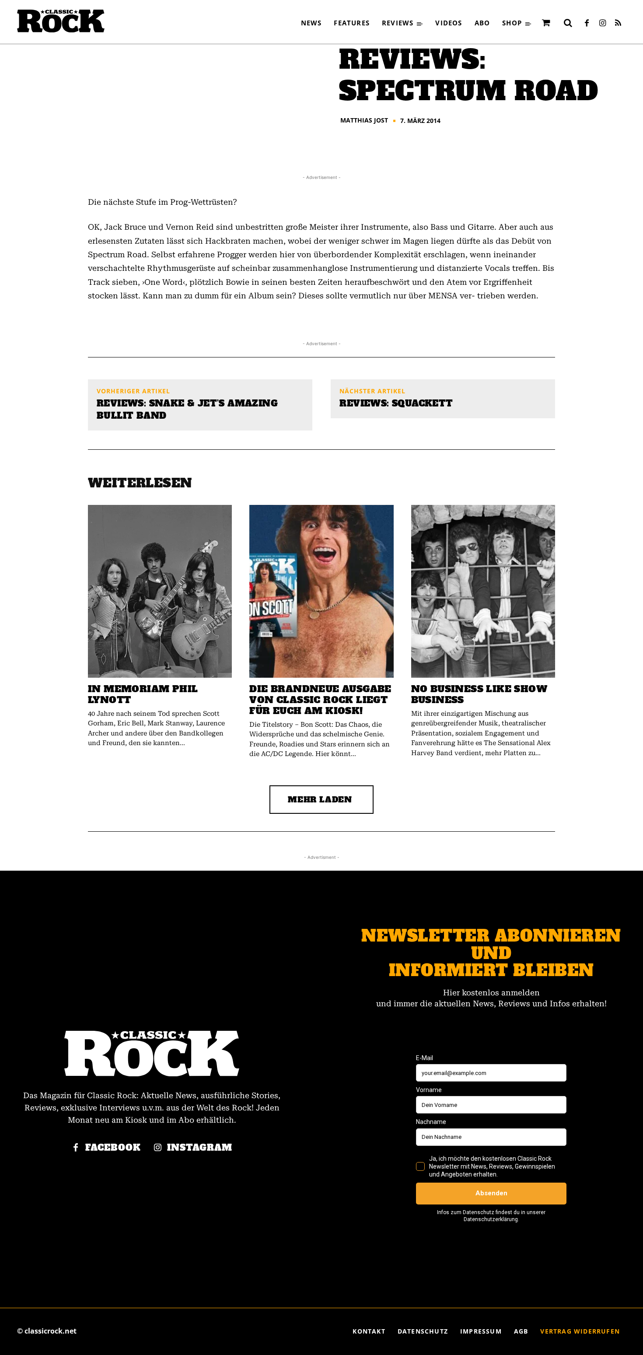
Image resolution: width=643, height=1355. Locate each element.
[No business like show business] (483, 591)
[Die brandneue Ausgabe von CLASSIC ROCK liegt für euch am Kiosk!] (321, 591)
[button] (568, 23)
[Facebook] (586, 24)
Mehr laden (320, 799)
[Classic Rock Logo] (61, 21)
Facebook (113, 1147)
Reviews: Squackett (396, 403)
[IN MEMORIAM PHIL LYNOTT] (160, 591)
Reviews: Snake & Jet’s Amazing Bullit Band (187, 409)
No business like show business (479, 694)
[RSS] (618, 24)
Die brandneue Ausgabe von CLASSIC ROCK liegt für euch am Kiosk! (320, 700)
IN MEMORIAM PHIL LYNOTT (143, 694)
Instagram (199, 1147)
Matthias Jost (364, 120)
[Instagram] (602, 24)
